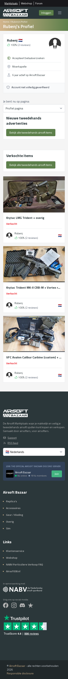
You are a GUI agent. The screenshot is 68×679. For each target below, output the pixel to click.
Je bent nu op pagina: (16, 101)
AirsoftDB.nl (13, 571)
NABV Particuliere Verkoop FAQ (24, 564)
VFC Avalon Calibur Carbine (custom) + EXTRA (34, 357)
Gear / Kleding (14, 515)
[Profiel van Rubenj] (9, 236)
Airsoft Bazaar (17, 666)
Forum (38, 3)
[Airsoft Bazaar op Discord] (22, 605)
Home (6, 22)
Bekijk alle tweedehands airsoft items (30, 132)
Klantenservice (15, 551)
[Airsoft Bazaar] (15, 13)
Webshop (26, 3)
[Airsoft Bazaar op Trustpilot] (30, 605)
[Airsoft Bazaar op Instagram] (14, 605)
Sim (8, 528)
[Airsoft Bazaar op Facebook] (5, 605)
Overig (10, 521)
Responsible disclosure (20, 673)
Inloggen (46, 13)
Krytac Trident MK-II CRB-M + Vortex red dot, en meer (34, 287)
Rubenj (14, 40)
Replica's (11, 501)
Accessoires (13, 508)
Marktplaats (11, 3)
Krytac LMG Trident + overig (25, 217)
